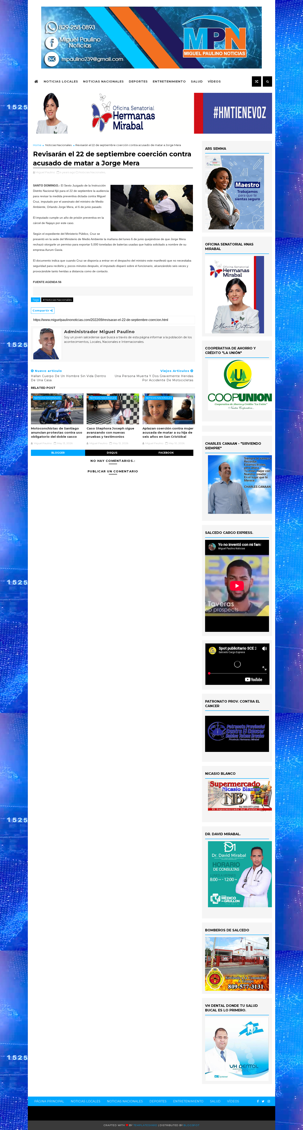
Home (37, 145)
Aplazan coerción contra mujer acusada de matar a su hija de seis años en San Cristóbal (168, 432)
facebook (166, 452)
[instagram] (269, 1101)
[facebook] (258, 1101)
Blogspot (191, 1125)
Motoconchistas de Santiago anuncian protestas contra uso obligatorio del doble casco (56, 432)
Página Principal (49, 1101)
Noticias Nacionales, (92, 172)
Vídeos (214, 81)
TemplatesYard (145, 1125)
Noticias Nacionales (103, 81)
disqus (112, 452)
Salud (197, 81)
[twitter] (263, 1101)
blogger (58, 452)
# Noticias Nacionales (57, 299)
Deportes (138, 81)
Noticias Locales (61, 81)
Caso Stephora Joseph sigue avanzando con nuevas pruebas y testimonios (110, 432)
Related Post (43, 388)
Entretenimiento (169, 81)
